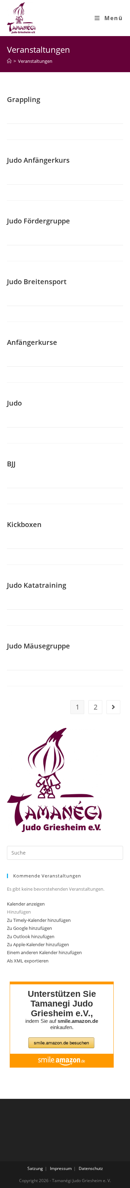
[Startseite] (9, 61)
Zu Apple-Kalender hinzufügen (38, 944)
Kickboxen (24, 524)
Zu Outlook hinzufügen (30, 936)
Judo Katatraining (36, 585)
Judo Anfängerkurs (38, 160)
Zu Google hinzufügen (29, 928)
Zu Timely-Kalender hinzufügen (39, 920)
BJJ (11, 463)
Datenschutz (91, 1168)
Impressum (61, 1168)
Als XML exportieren (28, 961)
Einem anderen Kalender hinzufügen (44, 952)
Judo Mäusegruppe (38, 646)
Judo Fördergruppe (38, 221)
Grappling (23, 99)
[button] (19, 912)
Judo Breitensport (37, 281)
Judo (14, 403)
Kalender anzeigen (26, 904)
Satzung (35, 1168)
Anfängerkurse (32, 342)
